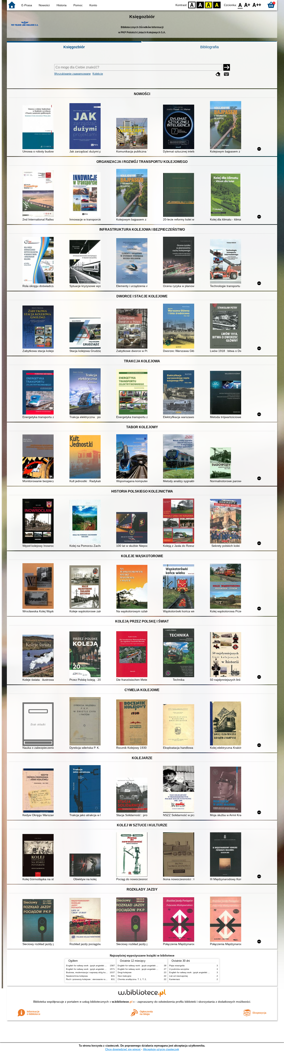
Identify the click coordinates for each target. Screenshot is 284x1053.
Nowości (44, 5)
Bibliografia (209, 47)
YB (208, 4)
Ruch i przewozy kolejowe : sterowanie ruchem (88, 979)
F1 (247, 4)
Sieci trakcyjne (124, 976)
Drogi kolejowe (125, 972)
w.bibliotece (122, 1001)
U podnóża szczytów (179, 969)
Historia (62, 5)
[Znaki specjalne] (226, 74)
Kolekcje (98, 73)
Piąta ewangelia (177, 965)
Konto (93, 5)
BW (200, 4)
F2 (257, 4)
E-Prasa (26, 5)
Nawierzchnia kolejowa (77, 976)
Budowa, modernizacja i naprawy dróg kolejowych (90, 972)
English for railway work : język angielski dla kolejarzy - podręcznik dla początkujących (107, 965)
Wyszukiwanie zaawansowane (72, 73)
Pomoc (78, 5)
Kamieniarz (174, 979)
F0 (240, 4)
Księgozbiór (74, 47)
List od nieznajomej (178, 976)
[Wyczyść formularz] (218, 74)
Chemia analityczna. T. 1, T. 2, (132, 979)
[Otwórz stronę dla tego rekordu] (39, 127)
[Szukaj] (226, 67)
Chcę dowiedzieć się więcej (123, 1049)
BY (217, 4)
